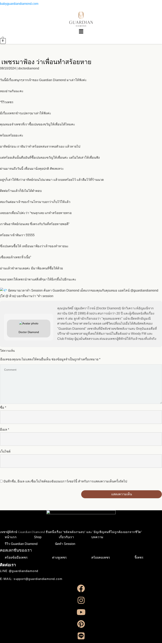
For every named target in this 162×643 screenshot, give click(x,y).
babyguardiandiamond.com (19, 3)
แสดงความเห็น (121, 494)
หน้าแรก (11, 537)
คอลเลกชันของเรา (16, 550)
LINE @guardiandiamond (19, 571)
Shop (37, 537)
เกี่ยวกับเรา (66, 537)
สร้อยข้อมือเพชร (16, 557)
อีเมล (4, 429)
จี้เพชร (139, 557)
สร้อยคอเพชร (100, 557)
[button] (81, 31)
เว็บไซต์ (5, 451)
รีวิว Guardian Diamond (21, 543)
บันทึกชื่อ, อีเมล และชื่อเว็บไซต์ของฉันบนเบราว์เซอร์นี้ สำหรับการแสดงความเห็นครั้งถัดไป (65, 481)
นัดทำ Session (65, 543)
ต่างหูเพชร (59, 557)
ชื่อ (3, 407)
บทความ (97, 537)
